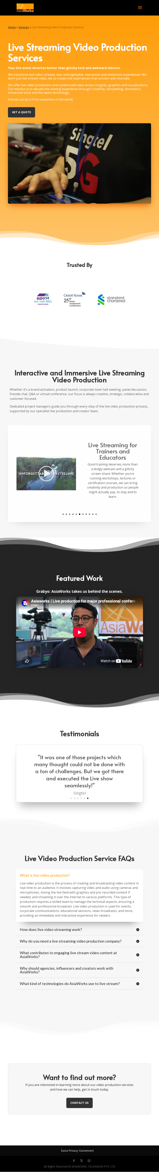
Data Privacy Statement (77, 1150)
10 (92, 514)
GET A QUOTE (21, 112)
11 (96, 514)
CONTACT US (79, 1103)
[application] (46, 473)
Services (24, 27)
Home (12, 27)
